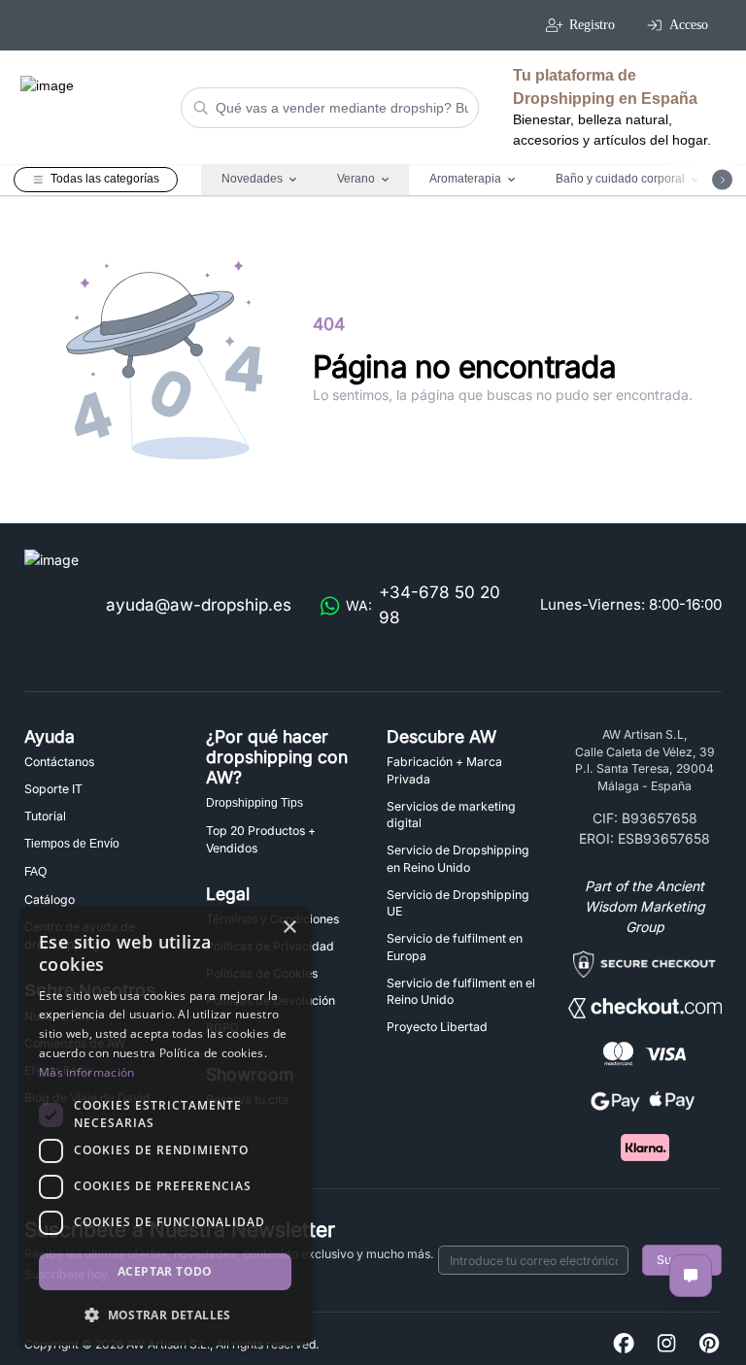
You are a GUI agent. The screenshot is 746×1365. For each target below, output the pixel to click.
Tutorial (45, 816)
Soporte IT (53, 789)
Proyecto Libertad (437, 1026)
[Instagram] (666, 1344)
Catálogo (49, 899)
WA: (423, 605)
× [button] (289, 927)
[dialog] (165, 1126)
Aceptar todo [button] (165, 1271)
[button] (165, 1314)
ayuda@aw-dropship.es (198, 605)
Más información (87, 1072)
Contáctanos (59, 761)
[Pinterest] (709, 1344)
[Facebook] (623, 1344)
